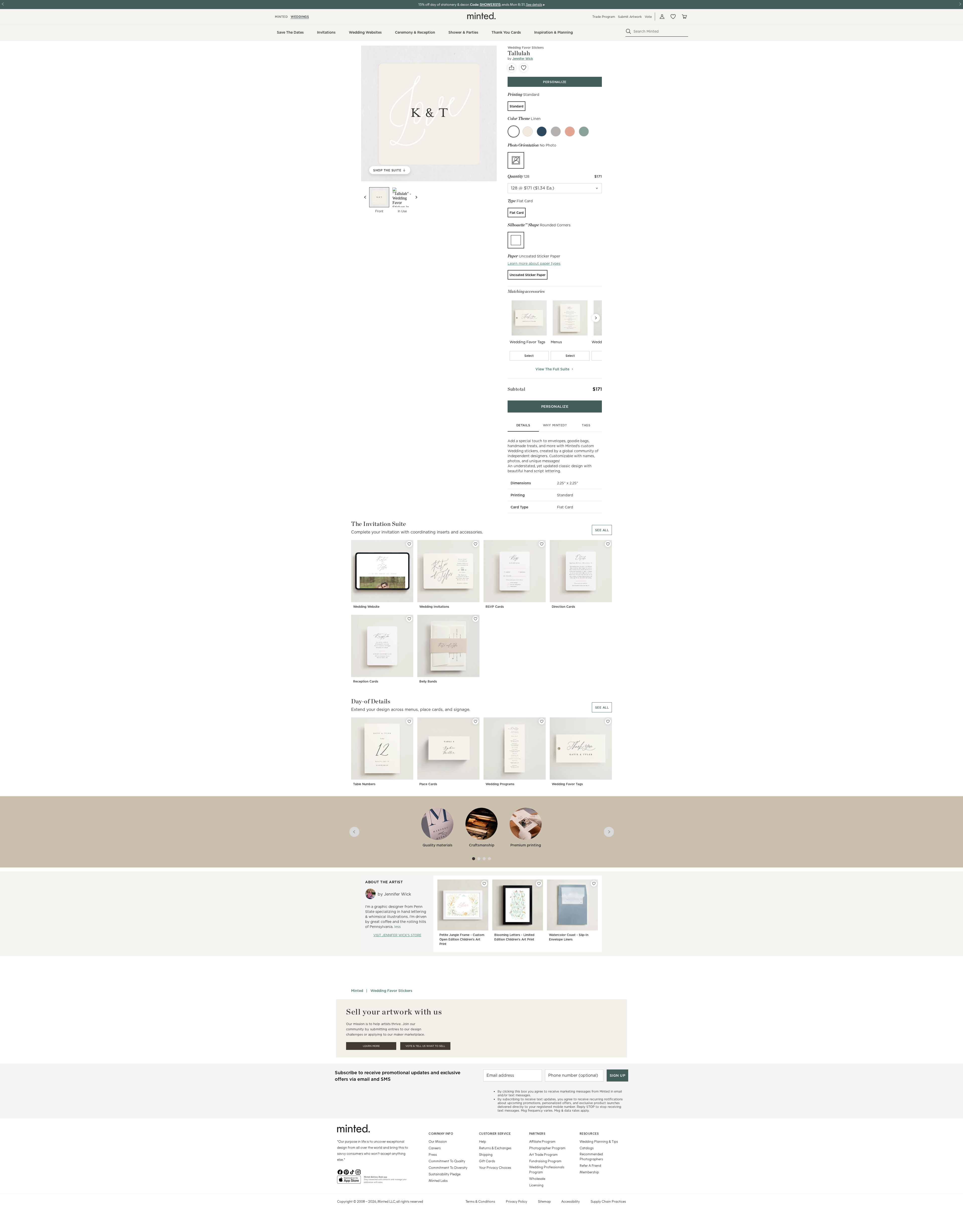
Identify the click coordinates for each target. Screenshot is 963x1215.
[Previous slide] (365, 197)
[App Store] (349, 1182)
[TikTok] (352, 1172)
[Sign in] (662, 17)
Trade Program (603, 17)
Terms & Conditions (480, 1201)
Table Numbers (364, 784)
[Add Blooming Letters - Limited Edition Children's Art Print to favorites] (539, 884)
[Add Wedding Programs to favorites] (542, 721)
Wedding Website (366, 607)
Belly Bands (428, 681)
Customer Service (495, 1133)
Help (482, 1141)
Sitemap (544, 1201)
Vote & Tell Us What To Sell (425, 1046)
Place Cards (428, 784)
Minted (357, 991)
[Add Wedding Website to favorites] (409, 544)
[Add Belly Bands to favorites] (475, 619)
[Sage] (584, 131)
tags (586, 425)
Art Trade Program (543, 1154)
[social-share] (512, 68)
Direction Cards (563, 607)
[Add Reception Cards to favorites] (409, 619)
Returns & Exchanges (495, 1147)
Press (433, 1154)
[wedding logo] (481, 15)
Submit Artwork (630, 17)
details (523, 425)
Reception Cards (365, 681)
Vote (648, 17)
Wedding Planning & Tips (599, 1141)
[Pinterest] (346, 1172)
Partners (537, 1133)
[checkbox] (529, 355)
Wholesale (537, 1178)
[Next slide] (416, 197)
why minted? (555, 425)
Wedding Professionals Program (546, 1169)
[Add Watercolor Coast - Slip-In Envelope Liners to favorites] (594, 884)
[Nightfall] (542, 131)
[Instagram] (358, 1172)
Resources (589, 1133)
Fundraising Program (545, 1161)
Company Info (441, 1133)
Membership (589, 1172)
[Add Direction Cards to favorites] (608, 544)
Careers (435, 1147)
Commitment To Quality (447, 1161)
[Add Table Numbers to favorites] (409, 721)
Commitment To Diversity (448, 1167)
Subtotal (516, 389)
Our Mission (438, 1141)
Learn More (371, 1046)
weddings (300, 17)
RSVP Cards (495, 607)
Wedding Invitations (434, 607)
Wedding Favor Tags (567, 784)
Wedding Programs (500, 784)
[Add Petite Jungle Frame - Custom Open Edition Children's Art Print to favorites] (484, 884)
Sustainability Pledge (444, 1174)
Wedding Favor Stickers (526, 47)
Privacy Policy (516, 1201)
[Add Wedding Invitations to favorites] (475, 544)
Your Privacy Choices (495, 1167)
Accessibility (570, 1201)
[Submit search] (628, 31)
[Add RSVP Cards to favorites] (542, 544)
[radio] (516, 106)
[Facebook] (340, 1172)
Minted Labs (438, 1180)
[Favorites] (673, 17)
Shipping (486, 1154)
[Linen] (514, 131)
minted (281, 17)
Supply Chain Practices (608, 1201)
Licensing (536, 1185)
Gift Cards (487, 1161)
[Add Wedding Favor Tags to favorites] (608, 721)
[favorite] (524, 68)
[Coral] (570, 131)
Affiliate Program (542, 1141)
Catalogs (587, 1147)
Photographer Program (547, 1147)
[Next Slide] (596, 318)
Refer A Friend (590, 1165)
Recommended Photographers (591, 1156)
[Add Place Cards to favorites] (475, 721)
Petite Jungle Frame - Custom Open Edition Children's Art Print (461, 939)
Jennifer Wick (522, 58)
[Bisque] (528, 131)
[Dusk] (556, 131)
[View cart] (684, 17)
